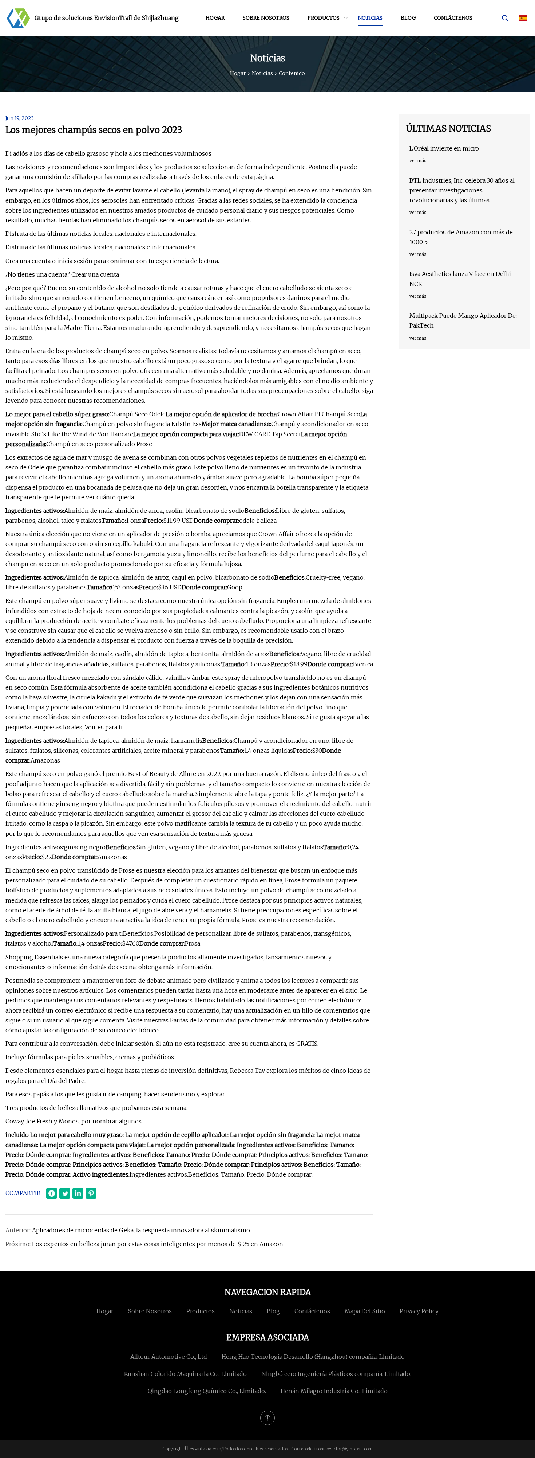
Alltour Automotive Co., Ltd (168, 1356)
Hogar (215, 18)
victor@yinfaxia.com (351, 1448)
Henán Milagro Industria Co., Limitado (334, 1391)
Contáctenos (453, 18)
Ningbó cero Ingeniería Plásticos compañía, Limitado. (336, 1373)
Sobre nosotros (266, 18)
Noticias (370, 18)
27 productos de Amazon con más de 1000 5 (461, 237)
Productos (324, 18)
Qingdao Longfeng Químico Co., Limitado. (207, 1391)
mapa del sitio (365, 1311)
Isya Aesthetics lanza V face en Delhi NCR (460, 278)
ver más (417, 160)
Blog (408, 18)
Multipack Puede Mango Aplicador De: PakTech (463, 320)
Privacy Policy (419, 1311)
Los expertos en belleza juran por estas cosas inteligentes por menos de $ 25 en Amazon (157, 1244)
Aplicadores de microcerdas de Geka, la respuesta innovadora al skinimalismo (141, 1230)
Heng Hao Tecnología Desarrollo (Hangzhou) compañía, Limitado (313, 1356)
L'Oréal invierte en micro (444, 148)
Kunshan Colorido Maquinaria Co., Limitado (185, 1373)
